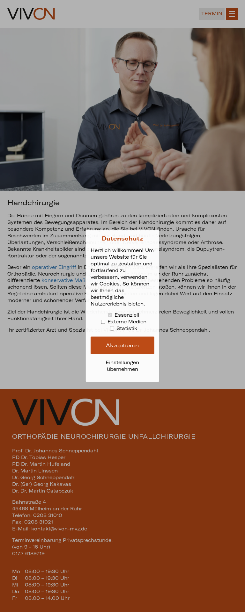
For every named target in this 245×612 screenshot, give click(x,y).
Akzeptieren (122, 345)
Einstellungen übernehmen (122, 365)
